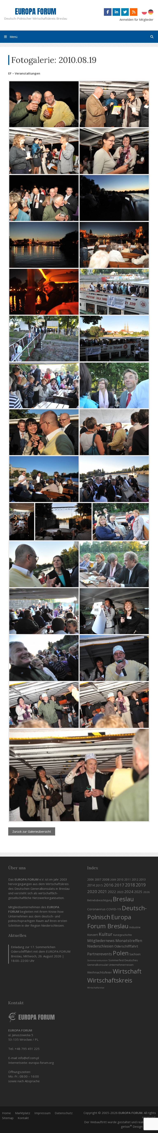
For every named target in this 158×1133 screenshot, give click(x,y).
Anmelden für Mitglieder (136, 19)
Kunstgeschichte (122, 935)
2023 (120, 892)
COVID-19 (113, 909)
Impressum (42, 1113)
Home (6, 1113)
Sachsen (135, 954)
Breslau (123, 899)
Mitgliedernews (101, 940)
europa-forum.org (41, 1063)
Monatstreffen (128, 940)
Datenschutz (64, 1113)
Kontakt (23, 1118)
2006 (90, 879)
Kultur (105, 934)
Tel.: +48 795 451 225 (24, 1049)
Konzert (92, 935)
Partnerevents (99, 953)
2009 (113, 879)
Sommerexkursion (97, 960)
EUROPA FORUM (35, 11)
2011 (127, 879)
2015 (99, 885)
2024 (128, 891)
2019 (141, 885)
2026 (146, 892)
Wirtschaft (127, 971)
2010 (120, 879)
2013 (142, 879)
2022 (112, 891)
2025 (138, 891)
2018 (130, 885)
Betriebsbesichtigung (99, 900)
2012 (135, 879)
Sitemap (8, 1118)
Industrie (135, 927)
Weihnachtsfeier (99, 972)
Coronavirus (96, 909)
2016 (109, 885)
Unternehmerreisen (121, 965)
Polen (121, 953)
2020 (92, 891)
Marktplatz (22, 1113)
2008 (105, 879)
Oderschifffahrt (126, 946)
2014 (91, 885)
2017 (119, 885)
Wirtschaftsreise (95, 987)
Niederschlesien (100, 946)
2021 (102, 891)
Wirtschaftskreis (109, 980)
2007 (98, 879)
